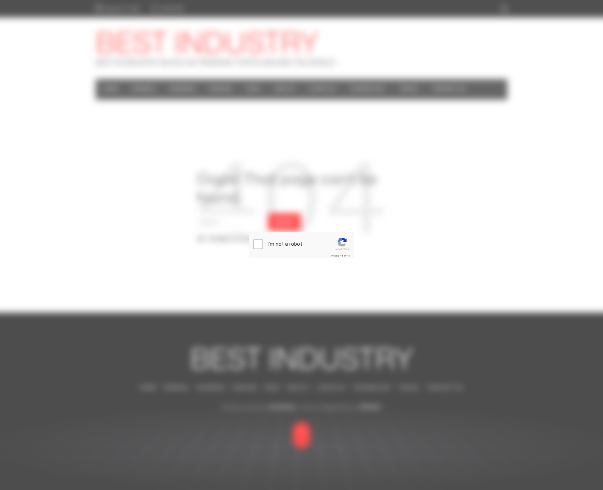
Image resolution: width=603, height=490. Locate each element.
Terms (346, 255)
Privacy (335, 255)
